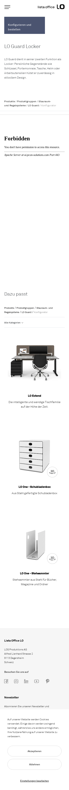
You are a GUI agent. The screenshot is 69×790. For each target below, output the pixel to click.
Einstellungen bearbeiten (34, 780)
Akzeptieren (34, 751)
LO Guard (33, 105)
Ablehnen (34, 764)
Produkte (9, 101)
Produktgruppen (26, 101)
